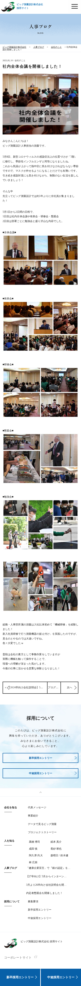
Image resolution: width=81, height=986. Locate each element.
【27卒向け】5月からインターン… (46, 876)
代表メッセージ (37, 807)
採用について (12, 901)
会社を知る (10, 807)
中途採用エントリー (61, 977)
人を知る (9, 840)
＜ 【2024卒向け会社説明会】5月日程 (25, 687)
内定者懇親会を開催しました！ (44, 893)
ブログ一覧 (54, 687)
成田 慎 (33, 848)
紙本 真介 (56, 841)
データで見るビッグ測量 (42, 824)
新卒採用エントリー (20, 977)
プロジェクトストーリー (42, 832)
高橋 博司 (34, 841)
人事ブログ (10, 867)
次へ (69, 687)
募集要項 (33, 901)
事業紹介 (33, 815)
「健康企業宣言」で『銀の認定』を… (48, 867)
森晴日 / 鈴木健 (59, 855)
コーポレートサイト (18, 957)
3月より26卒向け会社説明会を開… (46, 884)
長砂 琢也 (56, 848)
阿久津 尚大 (36, 855)
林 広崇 (33, 862)
